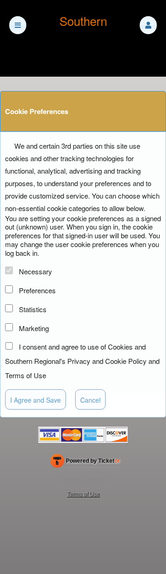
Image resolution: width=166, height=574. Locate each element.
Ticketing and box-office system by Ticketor (85, 463)
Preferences (37, 290)
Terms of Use (25, 375)
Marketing (34, 328)
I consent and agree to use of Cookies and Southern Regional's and (82, 361)
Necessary (35, 271)
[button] (148, 25)
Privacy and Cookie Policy (107, 361)
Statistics (33, 309)
